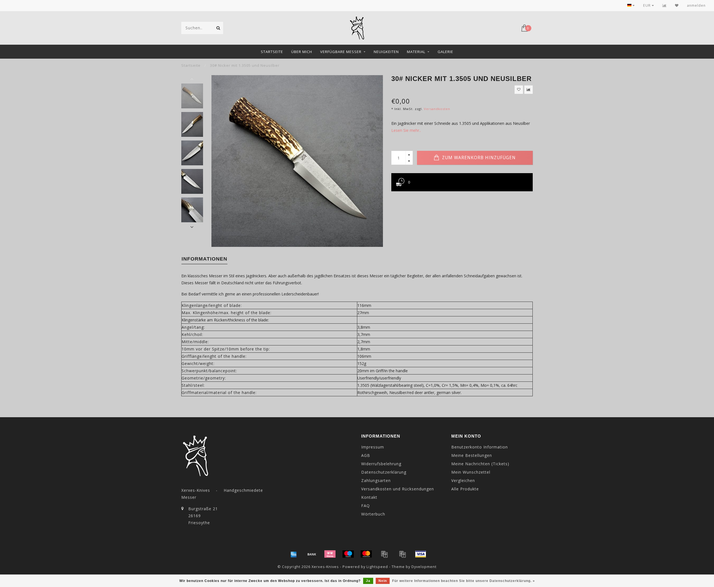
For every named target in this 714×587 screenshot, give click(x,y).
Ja (368, 581)
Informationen (204, 259)
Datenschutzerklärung (383, 472)
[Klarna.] (330, 554)
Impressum (372, 447)
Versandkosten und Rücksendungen (397, 488)
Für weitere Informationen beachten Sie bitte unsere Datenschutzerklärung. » (463, 581)
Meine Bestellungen (471, 455)
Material (416, 51)
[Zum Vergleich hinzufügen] (528, 89)
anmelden (696, 5)
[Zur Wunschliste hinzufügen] (519, 89)
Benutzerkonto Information (479, 447)
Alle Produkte (465, 488)
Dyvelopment (423, 566)
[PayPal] (384, 554)
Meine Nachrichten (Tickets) (480, 463)
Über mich (301, 51)
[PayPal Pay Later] (402, 554)
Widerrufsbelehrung (381, 463)
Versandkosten (437, 109)
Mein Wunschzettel (470, 472)
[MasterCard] (366, 554)
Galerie (445, 51)
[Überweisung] (312, 554)
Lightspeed (377, 566)
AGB (365, 455)
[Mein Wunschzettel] (677, 5)
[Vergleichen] (664, 5)
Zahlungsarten (376, 480)
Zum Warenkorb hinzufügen (478, 158)
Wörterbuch (373, 514)
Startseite (272, 51)
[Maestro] (348, 554)
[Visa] (421, 554)
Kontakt (369, 497)
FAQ (365, 505)
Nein (382, 581)
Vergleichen (463, 480)
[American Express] (294, 554)
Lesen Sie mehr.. (406, 130)
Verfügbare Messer (340, 51)
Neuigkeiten (386, 51)
